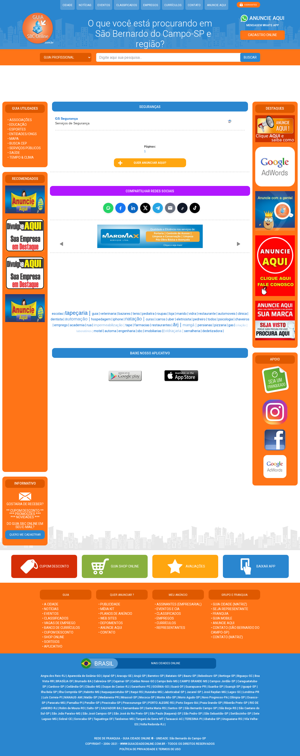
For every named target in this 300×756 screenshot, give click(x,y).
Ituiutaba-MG (153, 692)
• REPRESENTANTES (170, 628)
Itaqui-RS (137, 692)
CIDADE (67, 5)
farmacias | (143, 325)
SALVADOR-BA (111, 708)
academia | (78, 325)
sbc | (141, 331)
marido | (182, 313)
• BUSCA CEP (17, 143)
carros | (162, 319)
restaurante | (208, 313)
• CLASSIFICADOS (55, 618)
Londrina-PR (251, 692)
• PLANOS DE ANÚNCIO (115, 613)
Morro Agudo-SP (189, 697)
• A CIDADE (50, 604)
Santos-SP (175, 708)
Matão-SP (90, 697)
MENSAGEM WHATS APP (262, 25)
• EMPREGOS (164, 618)
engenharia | (127, 331)
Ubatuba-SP (212, 719)
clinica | (243, 313)
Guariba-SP (215, 686)
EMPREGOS (150, 5)
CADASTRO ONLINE (262, 35)
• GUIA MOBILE (221, 618)
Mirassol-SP (129, 697)
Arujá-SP (140, 676)
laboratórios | (85, 331)
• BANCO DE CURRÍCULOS (61, 628)
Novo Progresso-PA (215, 697)
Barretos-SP (156, 676)
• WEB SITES (107, 618)
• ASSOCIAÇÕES (20, 120)
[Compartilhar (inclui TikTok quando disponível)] (195, 208)
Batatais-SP (174, 676)
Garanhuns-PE (140, 686)
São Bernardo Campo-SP (200, 708)
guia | (96, 313)
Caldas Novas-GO (142, 681)
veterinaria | (109, 313)
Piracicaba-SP (111, 702)
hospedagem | (102, 319)
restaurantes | (162, 325)
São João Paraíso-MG (66, 713)
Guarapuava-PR (195, 686)
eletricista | (184, 319)
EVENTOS (104, 5)
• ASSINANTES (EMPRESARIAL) (178, 604)
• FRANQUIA (220, 613)
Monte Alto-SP (166, 697)
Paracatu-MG (56, 702)
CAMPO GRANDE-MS (193, 681)
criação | (241, 325)
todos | (213, 319)
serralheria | (193, 331)
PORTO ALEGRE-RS (161, 702)
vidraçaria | (174, 331)
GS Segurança (66, 118)
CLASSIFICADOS (126, 5)
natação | (135, 318)
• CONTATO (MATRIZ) (227, 637)
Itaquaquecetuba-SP (115, 692)
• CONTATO (106, 632)
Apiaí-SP (109, 676)
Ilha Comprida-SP (70, 692)
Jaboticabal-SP (174, 692)
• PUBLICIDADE (109, 604)
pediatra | (149, 313)
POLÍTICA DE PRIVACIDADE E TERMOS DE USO (150, 749)
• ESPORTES (17, 129)
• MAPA (13, 139)
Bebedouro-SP (207, 676)
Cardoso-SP (56, 686)
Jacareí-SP (194, 692)
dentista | (58, 319)
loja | (172, 313)
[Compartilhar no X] (145, 208)
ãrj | (178, 324)
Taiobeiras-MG (124, 719)
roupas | (163, 313)
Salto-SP (93, 708)
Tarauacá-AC (174, 719)
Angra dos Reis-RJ (53, 676)
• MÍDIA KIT (106, 609)
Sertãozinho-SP (240, 713)
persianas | (206, 325)
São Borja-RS (227, 708)
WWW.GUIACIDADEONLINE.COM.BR (142, 743)
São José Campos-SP (97, 713)
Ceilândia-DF (74, 686)
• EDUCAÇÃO (17, 124)
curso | (151, 319)
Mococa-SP (147, 697)
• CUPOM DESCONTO (57, 632)
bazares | (125, 313)
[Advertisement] (150, 80)
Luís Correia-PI (52, 697)
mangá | (190, 324)
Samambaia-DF (133, 708)
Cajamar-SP (121, 681)
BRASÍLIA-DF (64, 681)
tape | (129, 325)
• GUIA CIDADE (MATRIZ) (229, 604)
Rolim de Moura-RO (72, 708)
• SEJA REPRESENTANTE (230, 609)
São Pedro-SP (193, 713)
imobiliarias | (154, 331)
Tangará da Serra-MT (149, 719)
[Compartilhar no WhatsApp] (108, 208)
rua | (90, 325)
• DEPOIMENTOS (110, 623)
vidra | (193, 313)
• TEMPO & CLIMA (21, 157)
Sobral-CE (65, 719)
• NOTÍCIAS (50, 609)
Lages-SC (234, 692)
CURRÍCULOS (172, 5)
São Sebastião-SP (216, 713)
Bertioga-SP (227, 676)
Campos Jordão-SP (222, 681)
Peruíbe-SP (92, 702)
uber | (172, 319)
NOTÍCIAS (85, 5)
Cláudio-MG (92, 686)
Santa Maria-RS (155, 708)
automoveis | (228, 313)
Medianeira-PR (109, 697)
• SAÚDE (14, 153)
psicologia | (226, 319)
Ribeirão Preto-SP (236, 702)
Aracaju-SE (124, 676)
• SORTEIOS (51, 642)
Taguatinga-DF (103, 719)
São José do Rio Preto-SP (131, 713)
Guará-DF (177, 686)
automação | (78, 318)
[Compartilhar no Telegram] (158, 208)
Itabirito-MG (91, 692)
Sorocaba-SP (83, 719)
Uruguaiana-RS (232, 719)
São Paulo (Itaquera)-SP (165, 713)
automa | (111, 331)
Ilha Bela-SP (49, 692)
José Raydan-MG (214, 692)
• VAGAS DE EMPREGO (58, 623)
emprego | (62, 325)
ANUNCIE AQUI (216, 5)
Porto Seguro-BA (187, 702)
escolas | (58, 313)
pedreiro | (200, 319)
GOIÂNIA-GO (160, 686)
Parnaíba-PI (74, 702)
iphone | (119, 319)
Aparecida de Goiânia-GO (84, 676)
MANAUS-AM (73, 697)
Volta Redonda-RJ (152, 724)
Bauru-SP (190, 676)
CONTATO (194, 5)
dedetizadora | (213, 331)
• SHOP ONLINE (53, 637)
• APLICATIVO (52, 646)
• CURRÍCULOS (165, 623)
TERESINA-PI (193, 719)
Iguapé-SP (249, 686)
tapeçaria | (78, 313)
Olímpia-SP (237, 697)
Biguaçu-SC (245, 676)
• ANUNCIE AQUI (110, 628)
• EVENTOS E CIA (167, 609)
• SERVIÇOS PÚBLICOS (24, 148)
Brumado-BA (83, 681)
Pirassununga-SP (134, 702)
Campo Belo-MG (167, 681)
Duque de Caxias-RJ (115, 686)
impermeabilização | (109, 325)
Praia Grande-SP (211, 702)
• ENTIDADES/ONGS (22, 134)
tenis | (137, 313)
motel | (99, 331)
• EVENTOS (50, 613)
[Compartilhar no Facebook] (120, 208)
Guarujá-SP (232, 686)
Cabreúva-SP (102, 681)
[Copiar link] (182, 208)
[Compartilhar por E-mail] (170, 208)
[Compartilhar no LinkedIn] (133, 208)
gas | (232, 325)
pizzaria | (221, 325)
